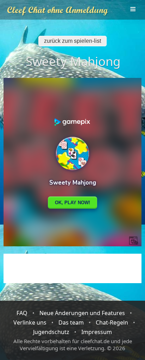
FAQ (22, 313)
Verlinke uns (29, 322)
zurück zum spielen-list (72, 41)
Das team (71, 322)
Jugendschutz (51, 332)
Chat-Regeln (112, 322)
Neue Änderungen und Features (82, 313)
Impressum (96, 332)
